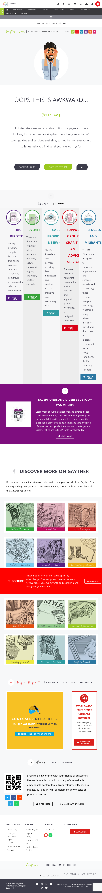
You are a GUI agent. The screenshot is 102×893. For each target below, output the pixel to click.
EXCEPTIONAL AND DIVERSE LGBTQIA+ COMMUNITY (65, 402)
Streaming (11, 850)
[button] (86, 4)
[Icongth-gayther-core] (73, 32)
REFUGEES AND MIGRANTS (93, 236)
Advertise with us (32, 842)
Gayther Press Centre (32, 848)
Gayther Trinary (29, 835)
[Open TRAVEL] (49, 10)
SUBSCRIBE (16, 581)
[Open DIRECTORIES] (38, 10)
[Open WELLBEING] (90, 10)
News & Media (13, 846)
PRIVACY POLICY (62, 885)
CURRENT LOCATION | (51, 875)
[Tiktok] (42, 888)
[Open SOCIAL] (76, 10)
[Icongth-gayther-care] (77, 32)
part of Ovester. (11, 886)
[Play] (94, 32)
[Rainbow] (86, 32)
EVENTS (34, 229)
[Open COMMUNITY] (23, 10)
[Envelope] (46, 835)
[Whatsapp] (50, 835)
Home (65, 874)
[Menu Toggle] (2, 12)
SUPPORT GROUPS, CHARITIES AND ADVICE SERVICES (74, 245)
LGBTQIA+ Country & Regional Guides (11, 838)
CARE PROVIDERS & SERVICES (56, 236)
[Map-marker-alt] (90, 32)
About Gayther (32, 829)
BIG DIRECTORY (19, 232)
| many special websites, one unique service (48, 31)
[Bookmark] (51, 884)
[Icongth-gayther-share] (81, 32)
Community (12, 829)
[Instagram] (42, 884)
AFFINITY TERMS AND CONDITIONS (77, 887)
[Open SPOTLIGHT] (15, 13)
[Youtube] (46, 888)
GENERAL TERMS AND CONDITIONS (82, 885)
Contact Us (49, 829)
